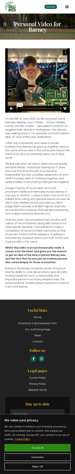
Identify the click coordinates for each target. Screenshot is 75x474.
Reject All (37, 466)
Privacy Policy (37, 384)
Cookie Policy (22, 438)
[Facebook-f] (33, 359)
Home (37, 317)
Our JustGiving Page (37, 329)
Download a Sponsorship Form (37, 323)
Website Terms (37, 390)
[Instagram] (41, 359)
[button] (67, 7)
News (37, 335)
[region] (37, 444)
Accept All (37, 447)
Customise (37, 457)
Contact (37, 341)
